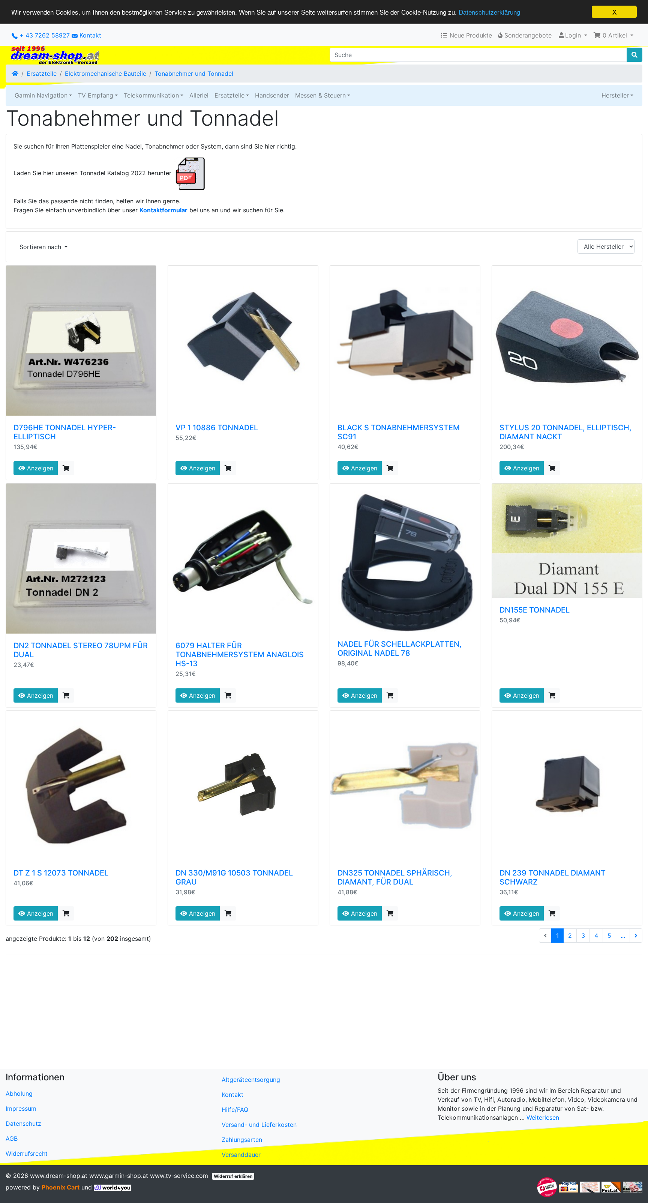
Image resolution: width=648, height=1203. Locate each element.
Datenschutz (23, 1123)
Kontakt (90, 35)
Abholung (19, 1093)
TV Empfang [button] (95, 95)
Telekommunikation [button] (151, 95)
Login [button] (573, 35)
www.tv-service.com (179, 1175)
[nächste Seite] (636, 935)
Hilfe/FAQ (235, 1109)
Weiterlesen (542, 1117)
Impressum (21, 1108)
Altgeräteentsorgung (251, 1079)
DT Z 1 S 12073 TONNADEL (61, 872)
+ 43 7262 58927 (44, 35)
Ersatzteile (42, 73)
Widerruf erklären (233, 1176)
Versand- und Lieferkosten (259, 1124)
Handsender (272, 95)
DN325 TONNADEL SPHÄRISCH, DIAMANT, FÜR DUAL (395, 877)
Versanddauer (241, 1154)
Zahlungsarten (242, 1139)
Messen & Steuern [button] (320, 95)
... (623, 935)
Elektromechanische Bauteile (105, 73)
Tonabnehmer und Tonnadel (193, 73)
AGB (12, 1138)
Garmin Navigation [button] (41, 95)
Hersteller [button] (615, 95)
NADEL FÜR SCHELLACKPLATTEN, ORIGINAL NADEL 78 (400, 649)
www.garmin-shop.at (118, 1175)
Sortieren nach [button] (41, 247)
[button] (613, 35)
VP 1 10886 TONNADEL (217, 427)
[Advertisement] (231, 1013)
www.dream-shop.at (58, 1175)
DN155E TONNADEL (535, 609)
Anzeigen (39, 468)
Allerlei (198, 95)
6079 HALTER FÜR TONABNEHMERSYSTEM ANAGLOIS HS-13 (240, 654)
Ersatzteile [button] (229, 95)
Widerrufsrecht (27, 1153)
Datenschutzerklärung (489, 12)
